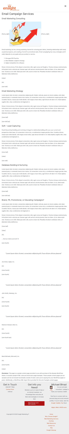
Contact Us (51, 425)
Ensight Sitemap (51, 430)
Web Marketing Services (51, 418)
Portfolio (51, 421)
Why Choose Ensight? (51, 416)
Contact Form (10, 389)
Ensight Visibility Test (57, 403)
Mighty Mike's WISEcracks (59, 407)
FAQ (51, 428)
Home (51, 414)
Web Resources (51, 423)
